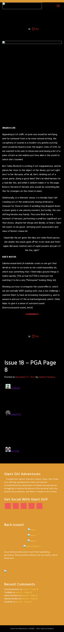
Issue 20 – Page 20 (24, 592)
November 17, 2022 (25, 377)
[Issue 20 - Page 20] (39, 15)
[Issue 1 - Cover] (24, 15)
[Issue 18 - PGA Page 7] (29, 15)
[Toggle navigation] (58, 6)
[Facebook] (16, 506)
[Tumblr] (32, 506)
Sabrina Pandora (47, 377)
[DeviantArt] (24, 506)
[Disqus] (32, 420)
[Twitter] (8, 506)
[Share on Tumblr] (34, 21)
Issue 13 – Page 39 (31, 589)
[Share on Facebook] (25, 21)
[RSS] (39, 506)
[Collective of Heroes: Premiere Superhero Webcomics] (32, 569)
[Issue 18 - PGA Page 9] (34, 15)
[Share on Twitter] (29, 21)
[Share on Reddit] (39, 21)
